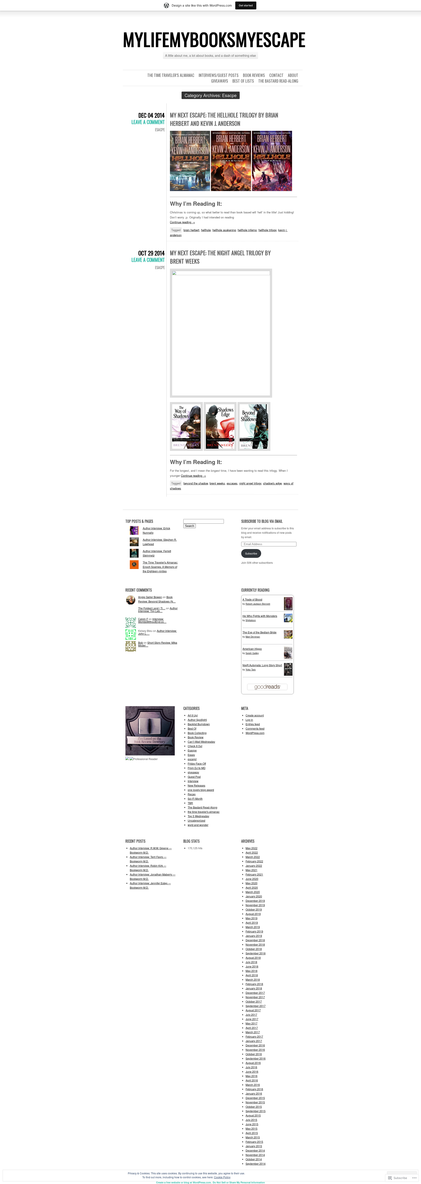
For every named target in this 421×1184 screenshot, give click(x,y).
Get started (246, 5)
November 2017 (255, 997)
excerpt (192, 759)
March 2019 (253, 927)
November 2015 (255, 1102)
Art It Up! (193, 715)
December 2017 (255, 992)
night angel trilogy (250, 483)
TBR (190, 803)
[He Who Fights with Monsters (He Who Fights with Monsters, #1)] (288, 621)
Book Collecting (197, 733)
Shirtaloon (251, 620)
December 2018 (255, 940)
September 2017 (256, 1006)
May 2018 (251, 971)
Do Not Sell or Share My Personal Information (239, 1182)
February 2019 (254, 931)
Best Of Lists (243, 81)
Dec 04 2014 (151, 115)
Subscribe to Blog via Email (261, 521)
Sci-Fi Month (195, 798)
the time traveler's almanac (203, 812)
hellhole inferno (247, 230)
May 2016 (251, 1076)
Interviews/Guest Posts (219, 75)
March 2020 (253, 892)
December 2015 (255, 1098)
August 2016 (253, 1063)
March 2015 (253, 1137)
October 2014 (254, 1159)
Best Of (192, 728)
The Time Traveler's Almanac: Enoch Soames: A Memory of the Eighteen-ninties (160, 566)
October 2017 (254, 1001)
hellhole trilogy (268, 230)
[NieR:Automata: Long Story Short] (288, 674)
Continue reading (182, 222)
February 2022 (254, 861)
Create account (255, 715)
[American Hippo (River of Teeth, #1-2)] (288, 658)
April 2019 (252, 922)
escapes (232, 483)
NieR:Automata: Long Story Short (262, 665)
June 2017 (252, 1019)
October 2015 (254, 1106)
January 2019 (254, 936)
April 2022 (252, 852)
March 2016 (253, 1085)
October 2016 (254, 1054)
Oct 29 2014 (151, 253)
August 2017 (253, 1010)
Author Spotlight (197, 719)
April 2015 (252, 1133)
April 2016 (252, 1080)
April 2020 (252, 887)
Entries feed (253, 724)
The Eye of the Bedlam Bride (260, 632)
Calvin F (143, 619)
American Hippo (252, 648)
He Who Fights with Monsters (260, 616)
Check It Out (195, 746)
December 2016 (255, 1045)
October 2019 (254, 909)
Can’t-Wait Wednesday (201, 741)
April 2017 (252, 1028)
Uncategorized (196, 820)
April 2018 (252, 975)
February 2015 (254, 1141)
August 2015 (253, 1115)
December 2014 (255, 1150)
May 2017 (251, 1023)
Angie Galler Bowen (150, 597)
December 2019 (255, 900)
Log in (249, 719)
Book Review (195, 737)
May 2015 (251, 1128)
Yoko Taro (251, 669)
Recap (192, 794)
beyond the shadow (196, 483)
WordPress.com (255, 733)
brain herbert (191, 230)
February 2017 (254, 1036)
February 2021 (254, 874)
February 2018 (254, 984)
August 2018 (253, 957)
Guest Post (194, 776)
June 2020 (252, 879)
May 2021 (251, 870)
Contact (276, 75)
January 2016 (254, 1093)
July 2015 (251, 1120)
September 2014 (256, 1163)
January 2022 (254, 865)
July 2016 (251, 1067)
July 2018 (251, 962)
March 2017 (253, 1032)
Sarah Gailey (252, 653)
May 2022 (251, 848)
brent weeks (217, 483)
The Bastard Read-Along (278, 81)
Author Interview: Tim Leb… (158, 609)
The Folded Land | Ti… (151, 608)
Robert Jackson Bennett (258, 603)
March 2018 (253, 979)
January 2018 (254, 988)
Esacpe (160, 129)
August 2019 (253, 914)
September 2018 (256, 953)
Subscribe (251, 553)
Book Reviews (254, 75)
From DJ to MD (196, 768)
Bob (140, 642)
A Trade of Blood (252, 599)
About (293, 75)
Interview (193, 781)
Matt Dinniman (253, 636)
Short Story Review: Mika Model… (157, 644)
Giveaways (219, 81)
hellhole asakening (224, 230)
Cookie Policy (222, 1177)
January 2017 (254, 1041)
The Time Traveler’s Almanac (170, 75)
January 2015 (254, 1146)
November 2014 (255, 1155)
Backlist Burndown (199, 724)
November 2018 (255, 944)
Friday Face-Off (197, 763)
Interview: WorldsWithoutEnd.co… (152, 620)
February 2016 (254, 1089)
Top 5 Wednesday (198, 816)
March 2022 (253, 857)
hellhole (206, 230)
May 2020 (251, 883)
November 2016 (255, 1049)
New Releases (196, 785)
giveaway (193, 772)
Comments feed (255, 728)
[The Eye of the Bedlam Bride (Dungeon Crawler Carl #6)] (288, 637)
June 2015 (252, 1124)
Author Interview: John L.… (157, 632)
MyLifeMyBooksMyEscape (214, 39)
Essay (191, 755)
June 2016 (252, 1071)
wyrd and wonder (198, 825)
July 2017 (251, 1014)
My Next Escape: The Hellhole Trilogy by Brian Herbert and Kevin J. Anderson (224, 119)
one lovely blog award (201, 790)
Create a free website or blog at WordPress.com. (184, 1182)
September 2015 (256, 1111)
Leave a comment (148, 121)
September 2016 (256, 1058)
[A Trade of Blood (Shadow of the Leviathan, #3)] (288, 609)
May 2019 (251, 918)
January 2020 (254, 896)
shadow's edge (272, 483)
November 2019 (255, 905)
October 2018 (254, 949)
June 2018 (252, 966)
